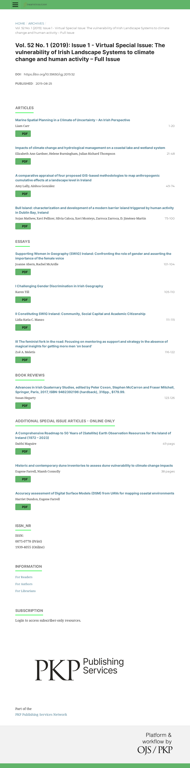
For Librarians (25, 591)
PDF (24, 134)
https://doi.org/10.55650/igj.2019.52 (49, 74)
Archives (36, 23)
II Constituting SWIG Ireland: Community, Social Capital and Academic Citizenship (80, 314)
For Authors (23, 584)
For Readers (23, 577)
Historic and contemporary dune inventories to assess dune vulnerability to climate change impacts (94, 465)
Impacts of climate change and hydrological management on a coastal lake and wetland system (90, 148)
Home (20, 23)
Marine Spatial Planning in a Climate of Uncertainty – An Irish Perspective (72, 120)
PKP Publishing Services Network (41, 714)
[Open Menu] (15, 4)
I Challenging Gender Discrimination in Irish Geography (59, 286)
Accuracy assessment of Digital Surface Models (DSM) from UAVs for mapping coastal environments (94, 493)
